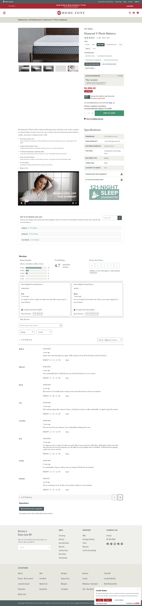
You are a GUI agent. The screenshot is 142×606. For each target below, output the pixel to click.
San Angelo (64, 589)
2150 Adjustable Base (111, 60)
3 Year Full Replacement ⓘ (112, 141)
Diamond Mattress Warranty (96, 174)
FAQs (84, 535)
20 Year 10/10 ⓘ (109, 146)
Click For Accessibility (89, 550)
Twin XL (87, 48)
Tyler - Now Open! (88, 589)
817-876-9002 (110, 539)
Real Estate (62, 554)
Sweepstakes (63, 557)
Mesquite (64, 583)
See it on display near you (94, 119)
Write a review (106, 37)
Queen (87, 45)
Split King (101, 44)
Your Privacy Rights (74, 603)
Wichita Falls (22, 594)
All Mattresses (35, 20)
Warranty (86, 546)
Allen (41, 573)
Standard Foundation (105, 56)
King (94, 45)
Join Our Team (63, 550)
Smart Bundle (89, 68)
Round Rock (43, 589)
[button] (130, 13)
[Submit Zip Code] (119, 218)
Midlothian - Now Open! (90, 583)
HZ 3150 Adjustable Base (94, 180)
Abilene (20, 573)
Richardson (21, 589)
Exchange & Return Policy (89, 541)
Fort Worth (43, 578)
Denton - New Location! (25, 578)
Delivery (61, 539)
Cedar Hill (107, 573)
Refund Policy (85, 603)
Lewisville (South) (23, 583)
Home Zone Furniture (36, 603)
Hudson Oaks (65, 578)
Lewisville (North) (109, 578)
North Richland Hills (110, 583)
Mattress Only (90, 56)
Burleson (85, 573)
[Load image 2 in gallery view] (36, 68)
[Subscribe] (48, 547)
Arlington (64, 573)
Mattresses (23, 20)
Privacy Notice (61, 603)
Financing (62, 535)
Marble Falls (43, 583)
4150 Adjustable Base (109, 64)
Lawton (85, 578)
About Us (61, 546)
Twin (121, 45)
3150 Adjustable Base (92, 64)
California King (111, 45)
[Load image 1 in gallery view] (24, 68)
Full (95, 49)
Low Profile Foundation (93, 60)
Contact (108, 535)
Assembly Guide (64, 542)
